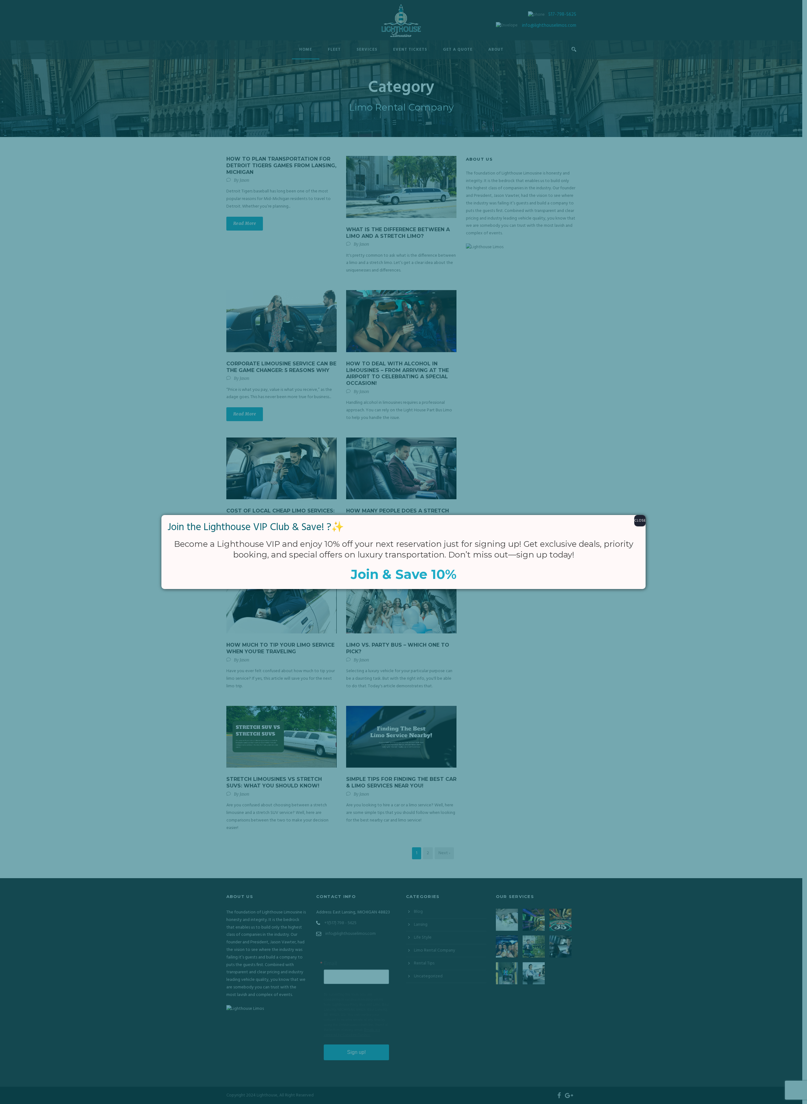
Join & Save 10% (403, 574)
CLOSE (640, 521)
